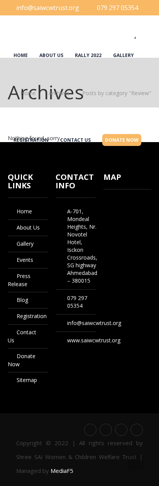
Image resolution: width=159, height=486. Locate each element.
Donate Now (122, 33)
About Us (51, 55)
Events (23, 7)
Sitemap (27, 380)
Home (21, 55)
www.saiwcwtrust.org (93, 340)
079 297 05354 (117, 7)
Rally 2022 (88, 55)
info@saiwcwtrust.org (94, 323)
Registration (31, 33)
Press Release (60, 7)
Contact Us (75, 33)
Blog (96, 7)
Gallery (123, 55)
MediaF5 (62, 470)
